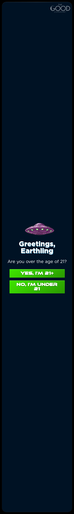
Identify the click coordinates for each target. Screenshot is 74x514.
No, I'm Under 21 (37, 286)
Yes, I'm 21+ (37, 273)
